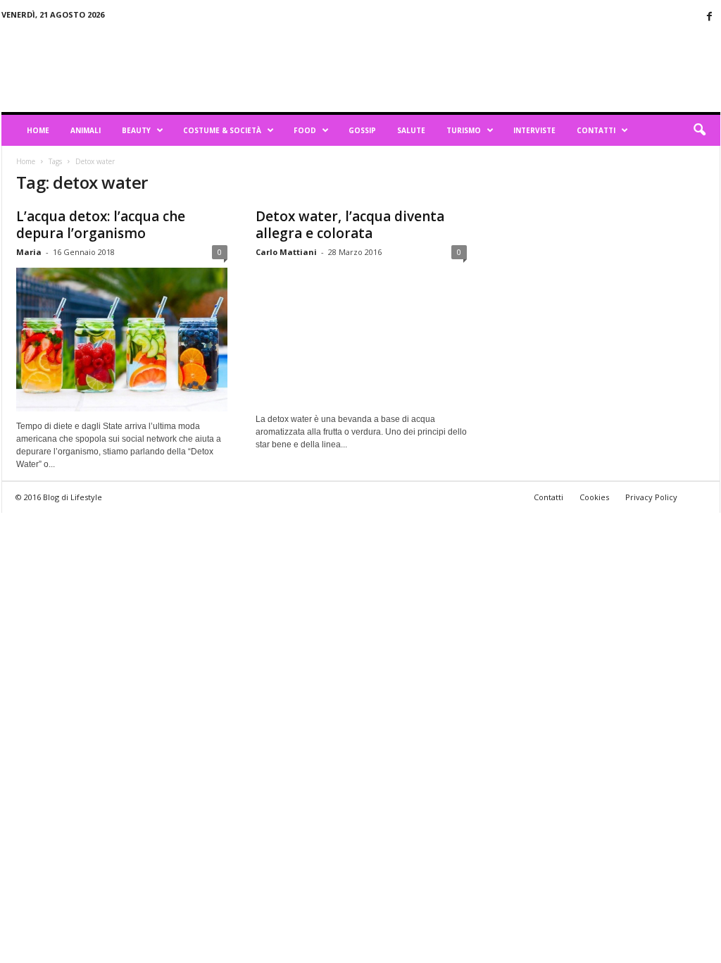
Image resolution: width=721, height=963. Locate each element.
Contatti (596, 130)
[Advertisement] (464, 66)
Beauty (136, 130)
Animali (85, 130)
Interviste (534, 130)
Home (38, 130)
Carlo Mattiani (286, 252)
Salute (411, 130)
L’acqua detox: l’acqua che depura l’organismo (100, 224)
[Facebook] (709, 17)
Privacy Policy (651, 497)
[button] (699, 130)
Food (305, 130)
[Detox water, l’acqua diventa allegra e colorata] (361, 336)
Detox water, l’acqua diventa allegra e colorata (350, 224)
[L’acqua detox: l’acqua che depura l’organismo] (121, 339)
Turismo (463, 130)
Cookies (594, 497)
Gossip (362, 130)
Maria (29, 252)
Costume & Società (222, 130)
